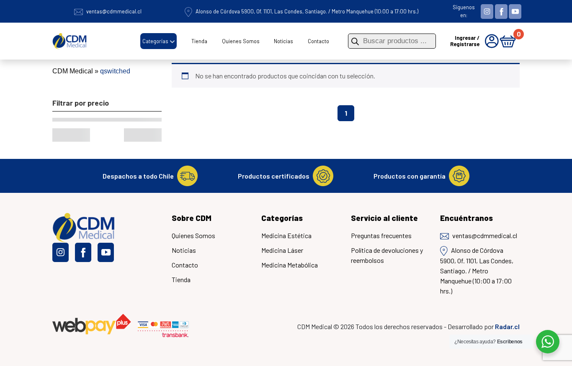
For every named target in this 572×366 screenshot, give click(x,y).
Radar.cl (507, 326)
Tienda (199, 41)
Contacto (318, 41)
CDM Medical (72, 71)
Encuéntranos (466, 218)
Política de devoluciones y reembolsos (387, 255)
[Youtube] (515, 10)
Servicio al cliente (384, 218)
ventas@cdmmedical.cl (114, 11)
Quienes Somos (241, 41)
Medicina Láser (282, 250)
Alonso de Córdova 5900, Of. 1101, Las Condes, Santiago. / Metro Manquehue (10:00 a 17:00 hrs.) (307, 11)
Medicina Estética (286, 235)
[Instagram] (487, 10)
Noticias (283, 41)
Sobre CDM (191, 218)
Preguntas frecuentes (381, 235)
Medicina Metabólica (289, 265)
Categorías (155, 41)
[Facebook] (501, 10)
